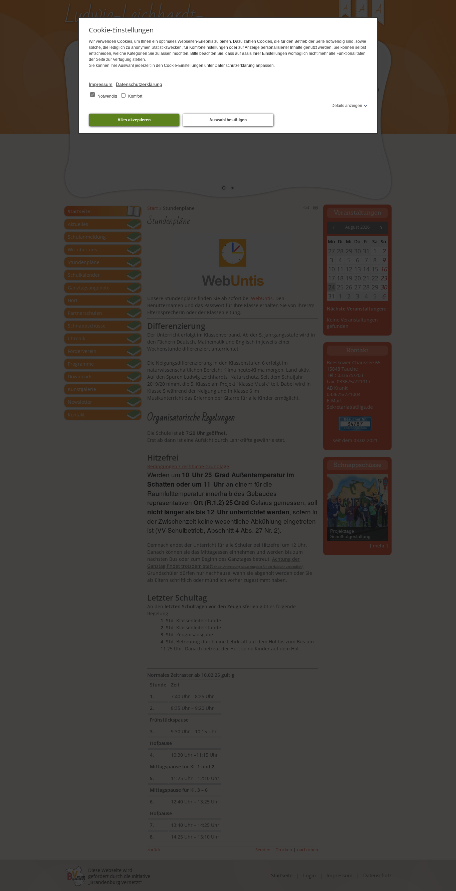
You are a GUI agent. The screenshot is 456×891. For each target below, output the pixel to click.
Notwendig (107, 96)
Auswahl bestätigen (228, 120)
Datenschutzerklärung (139, 84)
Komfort (134, 96)
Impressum (100, 84)
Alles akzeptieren (134, 120)
